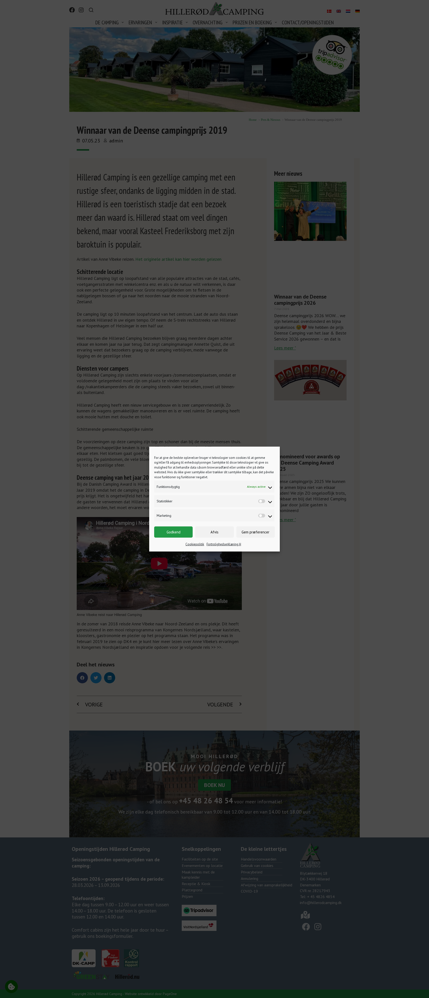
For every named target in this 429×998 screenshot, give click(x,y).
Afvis (214, 531)
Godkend (173, 531)
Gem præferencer (255, 531)
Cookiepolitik (194, 544)
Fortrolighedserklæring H (224, 544)
